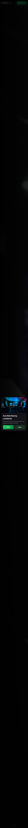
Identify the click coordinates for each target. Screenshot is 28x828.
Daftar (8, 427)
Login (19, 427)
